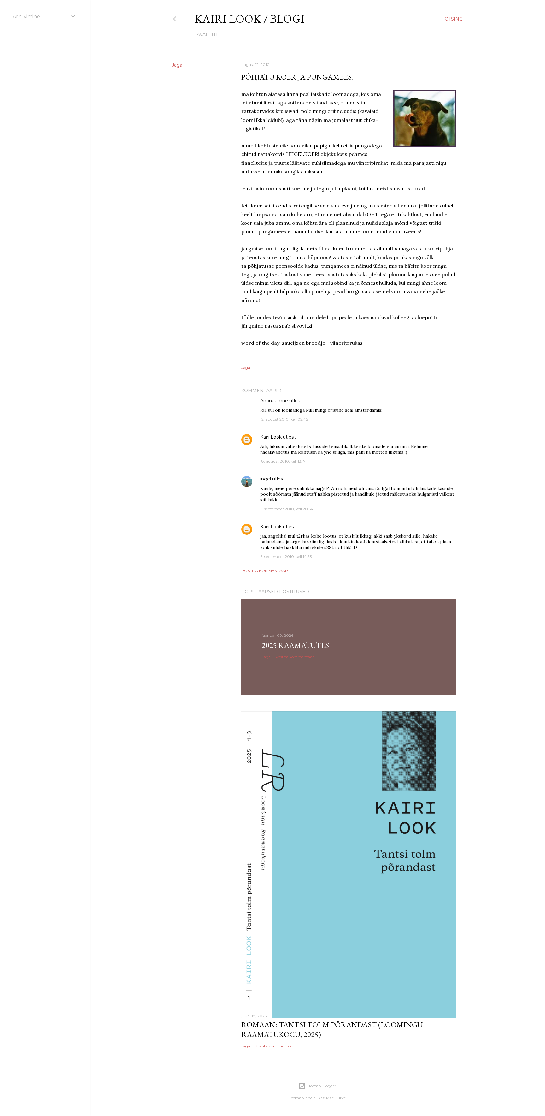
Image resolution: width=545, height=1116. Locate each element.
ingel (265, 479)
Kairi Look (271, 437)
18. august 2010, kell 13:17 (283, 461)
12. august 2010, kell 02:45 (284, 419)
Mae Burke (336, 1097)
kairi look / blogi (250, 18)
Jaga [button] (177, 65)
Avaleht (207, 34)
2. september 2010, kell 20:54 (286, 508)
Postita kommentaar (264, 570)
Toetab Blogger (322, 1085)
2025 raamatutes (295, 645)
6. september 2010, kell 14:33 (286, 556)
